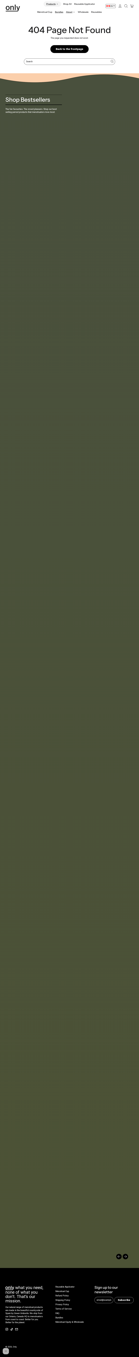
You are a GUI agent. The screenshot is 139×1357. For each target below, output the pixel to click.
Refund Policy (62, 1295)
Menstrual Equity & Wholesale (69, 1322)
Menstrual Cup (44, 12)
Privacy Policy (62, 1304)
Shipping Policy (62, 1300)
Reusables (96, 12)
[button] (126, 6)
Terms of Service (63, 1309)
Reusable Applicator (84, 4)
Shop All (67, 4)
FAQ (57, 1313)
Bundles (59, 12)
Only (15, 1347)
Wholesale (83, 12)
